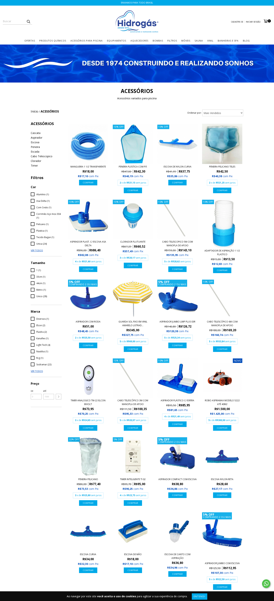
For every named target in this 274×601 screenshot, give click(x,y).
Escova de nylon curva (177, 166)
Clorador (36, 161)
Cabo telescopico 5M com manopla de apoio (177, 243)
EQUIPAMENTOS (116, 40)
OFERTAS (29, 40)
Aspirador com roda (88, 321)
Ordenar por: (194, 112)
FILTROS (172, 40)
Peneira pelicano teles (222, 166)
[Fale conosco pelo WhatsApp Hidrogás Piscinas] (266, 583)
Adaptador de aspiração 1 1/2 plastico (222, 252)
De (32, 391)
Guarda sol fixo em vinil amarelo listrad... (133, 323)
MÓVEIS (185, 40)
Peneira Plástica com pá (133, 166)
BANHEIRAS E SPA (228, 40)
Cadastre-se (237, 21)
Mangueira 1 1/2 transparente (88, 166)
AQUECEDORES (139, 40)
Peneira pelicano (88, 479)
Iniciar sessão (253, 21)
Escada (35, 151)
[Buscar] (28, 21)
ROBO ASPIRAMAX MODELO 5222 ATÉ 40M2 (222, 402)
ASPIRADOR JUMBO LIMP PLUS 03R (177, 321)
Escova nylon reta (222, 479)
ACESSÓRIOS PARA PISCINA (86, 40)
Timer (34, 165)
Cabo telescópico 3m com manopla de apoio (132, 402)
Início (34, 111)
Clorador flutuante (132, 241)
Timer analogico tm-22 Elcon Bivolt (88, 402)
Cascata (35, 133)
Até (44, 391)
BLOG (246, 40)
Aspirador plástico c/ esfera (177, 400)
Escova (35, 142)
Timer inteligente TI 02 (133, 479)
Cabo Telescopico (41, 156)
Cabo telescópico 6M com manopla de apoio (222, 323)
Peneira (35, 147)
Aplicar (58, 396)
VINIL (210, 40)
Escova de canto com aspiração (177, 556)
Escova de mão (133, 554)
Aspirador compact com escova (177, 479)
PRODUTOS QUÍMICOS (52, 40)
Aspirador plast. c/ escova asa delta (88, 243)
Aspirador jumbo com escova (222, 563)
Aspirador (36, 137)
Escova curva (88, 554)
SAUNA (199, 40)
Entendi (199, 596)
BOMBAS (158, 40)
